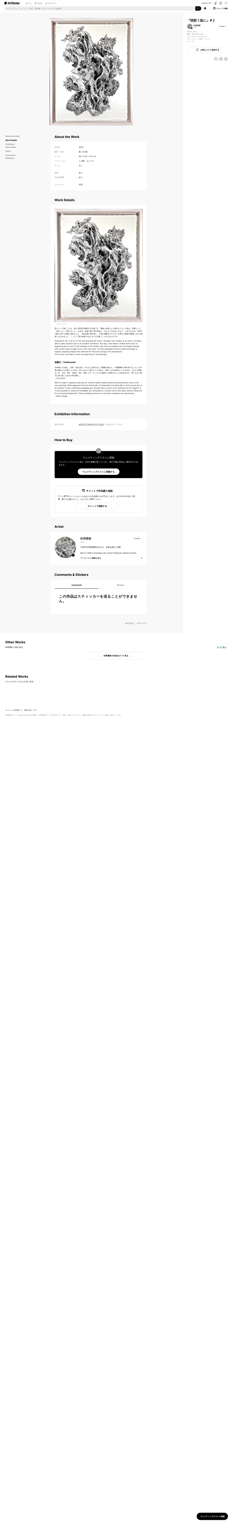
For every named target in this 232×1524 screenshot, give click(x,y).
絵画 (81, 184)
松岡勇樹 (85, 538)
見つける (38, 3)
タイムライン (51, 3)
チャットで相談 (222, 8)
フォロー (222, 26)
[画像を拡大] (98, 265)
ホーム (28, 3)
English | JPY (207, 3)
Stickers (120, 585)
